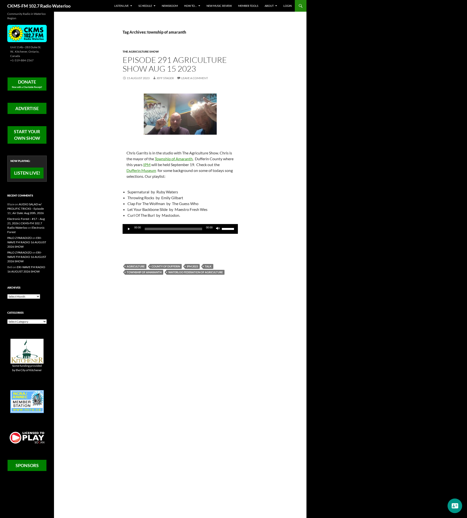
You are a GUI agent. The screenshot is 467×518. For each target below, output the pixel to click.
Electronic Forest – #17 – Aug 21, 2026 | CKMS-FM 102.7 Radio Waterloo (26, 223)
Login (287, 5)
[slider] (228, 228)
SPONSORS (27, 465)
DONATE (27, 83)
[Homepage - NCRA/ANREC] (27, 401)
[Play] (128, 228)
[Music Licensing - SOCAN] (27, 437)
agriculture (136, 266)
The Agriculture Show (141, 51)
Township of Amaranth (174, 158)
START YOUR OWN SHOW (27, 135)
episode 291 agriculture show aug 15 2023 (175, 64)
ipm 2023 (192, 266)
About (269, 5)
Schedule (145, 5)
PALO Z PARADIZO (19, 238)
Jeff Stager (165, 78)
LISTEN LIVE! (27, 173)
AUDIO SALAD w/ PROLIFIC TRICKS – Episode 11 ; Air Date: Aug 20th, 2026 (25, 208)
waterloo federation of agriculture (195, 272)
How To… (190, 5)
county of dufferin (166, 266)
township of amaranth (144, 272)
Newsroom (170, 5)
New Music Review (219, 5)
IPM (147, 164)
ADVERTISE (27, 108)
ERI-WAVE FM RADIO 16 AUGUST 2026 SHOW (26, 242)
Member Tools (248, 5)
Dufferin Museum (141, 170)
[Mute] (218, 228)
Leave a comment (194, 78)
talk (208, 266)
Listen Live (121, 5)
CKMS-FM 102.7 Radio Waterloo (39, 6)
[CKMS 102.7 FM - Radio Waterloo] (27, 33)
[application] (180, 229)
